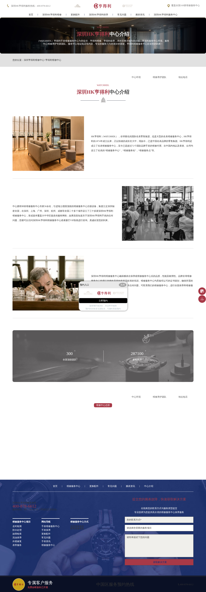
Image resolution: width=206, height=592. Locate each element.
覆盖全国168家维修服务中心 (185, 5)
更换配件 (75, 15)
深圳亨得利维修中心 (34, 60)
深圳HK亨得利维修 (52, 15)
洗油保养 (17, 538)
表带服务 (17, 545)
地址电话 (182, 77)
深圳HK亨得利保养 (98, 15)
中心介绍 (148, 486)
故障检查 (17, 534)
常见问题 (121, 15)
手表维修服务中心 (50, 526)
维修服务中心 (73, 486)
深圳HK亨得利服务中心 (165, 15)
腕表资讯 (140, 15)
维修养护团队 (159, 77)
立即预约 (103, 300)
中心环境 (136, 77)
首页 (31, 15)
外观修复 (17, 541)
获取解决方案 (160, 562)
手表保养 (46, 530)
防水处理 (17, 530)
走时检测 (17, 526)
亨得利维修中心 (53, 60)
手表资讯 (46, 541)
